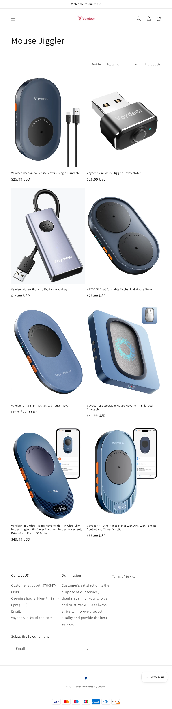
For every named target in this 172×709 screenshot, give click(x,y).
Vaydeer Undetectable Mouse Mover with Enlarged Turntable (120, 407)
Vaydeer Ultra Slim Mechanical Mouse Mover (40, 405)
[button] (13, 19)
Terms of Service (124, 576)
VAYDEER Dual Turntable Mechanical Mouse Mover (120, 289)
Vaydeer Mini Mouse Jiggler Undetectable (114, 173)
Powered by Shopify (95, 686)
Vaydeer (79, 686)
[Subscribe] (87, 649)
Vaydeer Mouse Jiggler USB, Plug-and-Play (39, 289)
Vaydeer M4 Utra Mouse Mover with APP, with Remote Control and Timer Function (121, 527)
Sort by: (96, 64)
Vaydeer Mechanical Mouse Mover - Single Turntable (45, 173)
